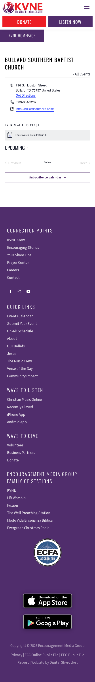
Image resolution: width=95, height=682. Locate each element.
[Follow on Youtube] (28, 291)
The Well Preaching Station (28, 512)
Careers (13, 270)
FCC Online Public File (42, 654)
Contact (13, 277)
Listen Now (70, 22)
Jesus (11, 353)
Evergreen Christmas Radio (28, 527)
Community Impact (22, 376)
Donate (24, 22)
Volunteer (15, 445)
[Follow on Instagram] (19, 291)
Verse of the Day (20, 368)
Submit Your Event (22, 323)
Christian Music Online (24, 399)
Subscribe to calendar (45, 177)
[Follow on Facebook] (10, 291)
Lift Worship (16, 497)
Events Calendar (20, 316)
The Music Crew (19, 361)
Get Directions (26, 95)
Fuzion (12, 505)
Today (47, 162)
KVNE (11, 490)
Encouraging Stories (23, 247)
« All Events (81, 74)
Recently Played (20, 407)
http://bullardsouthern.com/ (35, 109)
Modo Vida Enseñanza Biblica (30, 520)
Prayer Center (18, 262)
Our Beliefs (16, 346)
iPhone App (16, 414)
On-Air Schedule (20, 331)
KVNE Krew (16, 240)
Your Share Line (19, 255)
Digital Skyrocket (64, 662)
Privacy (16, 654)
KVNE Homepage (21, 35)
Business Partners (21, 452)
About (12, 338)
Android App (17, 422)
